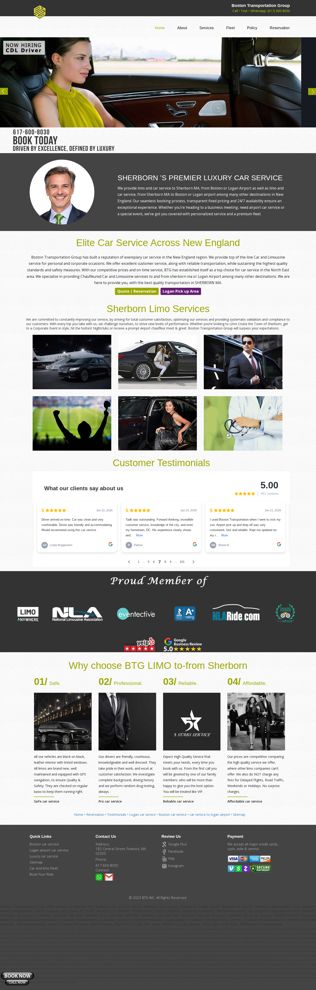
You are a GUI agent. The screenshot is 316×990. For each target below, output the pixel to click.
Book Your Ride (41, 874)
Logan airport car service (49, 850)
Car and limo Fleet (44, 868)
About (182, 28)
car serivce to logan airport (210, 814)
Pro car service (110, 801)
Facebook (175, 851)
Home (160, 28)
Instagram (175, 865)
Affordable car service (244, 801)
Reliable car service (178, 801)
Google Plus (177, 844)
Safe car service (46, 801)
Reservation (280, 28)
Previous (6, 93)
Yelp (171, 858)
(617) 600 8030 (278, 11)
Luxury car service (44, 856)
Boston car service (173, 814)
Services (206, 28)
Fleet (230, 28)
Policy (252, 28)
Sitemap (239, 814)
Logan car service (142, 814)
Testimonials (116, 814)
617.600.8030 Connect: (107, 867)
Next (310, 93)
